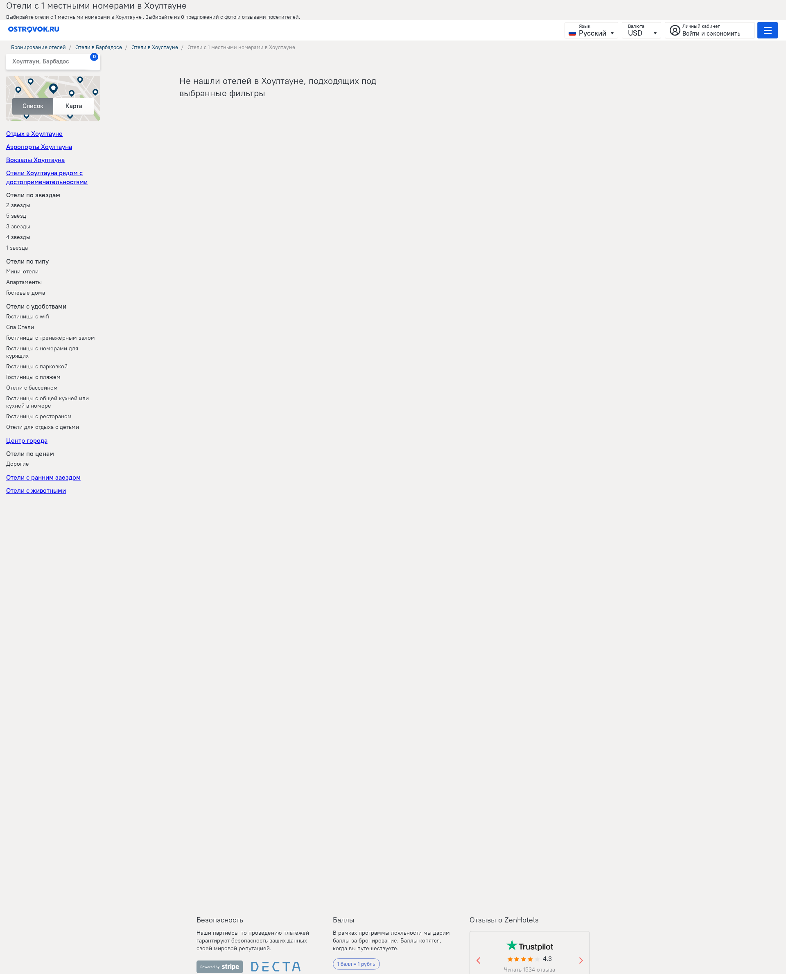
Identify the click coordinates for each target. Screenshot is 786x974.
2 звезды (18, 205)
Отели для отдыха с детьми (42, 427)
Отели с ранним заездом (43, 477)
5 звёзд (16, 215)
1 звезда (17, 247)
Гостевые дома (25, 292)
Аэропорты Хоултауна (39, 146)
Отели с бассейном (32, 387)
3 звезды (18, 226)
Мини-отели (22, 271)
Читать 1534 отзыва (529, 969)
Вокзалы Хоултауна (35, 160)
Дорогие (17, 463)
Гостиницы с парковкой (37, 366)
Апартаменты (24, 282)
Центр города (26, 440)
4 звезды (18, 237)
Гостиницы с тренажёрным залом (50, 337)
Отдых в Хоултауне (34, 133)
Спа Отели (20, 327)
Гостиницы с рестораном (39, 416)
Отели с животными (36, 490)
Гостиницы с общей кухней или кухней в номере (47, 402)
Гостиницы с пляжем (33, 377)
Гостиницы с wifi (28, 316)
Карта (74, 106)
